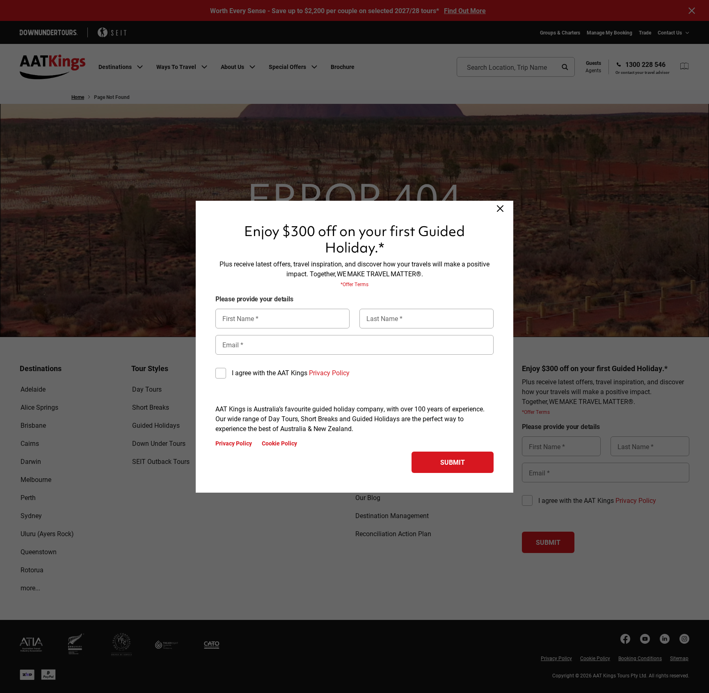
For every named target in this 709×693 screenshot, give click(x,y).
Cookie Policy (279, 443)
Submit (452, 462)
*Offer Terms (354, 284)
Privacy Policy (329, 372)
